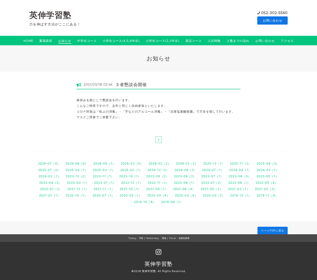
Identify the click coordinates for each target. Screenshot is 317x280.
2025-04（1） (77, 170)
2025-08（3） (268, 163)
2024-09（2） (185, 170)
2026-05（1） (104, 163)
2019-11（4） (267, 195)
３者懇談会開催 (131, 84)
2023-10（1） (130, 176)
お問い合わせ (272, 20)
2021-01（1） (49, 195)
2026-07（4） (49, 163)
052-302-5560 (274, 13)
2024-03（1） (268, 170)
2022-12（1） (132, 182)
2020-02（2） (214, 195)
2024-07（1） (213, 170)
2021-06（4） (184, 189)
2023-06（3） (240, 176)
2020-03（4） (186, 195)
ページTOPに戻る (272, 230)
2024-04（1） (240, 170)
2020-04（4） (158, 195)
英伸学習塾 (50, 15)
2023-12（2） (77, 176)
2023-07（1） (212, 176)
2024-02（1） (50, 176)
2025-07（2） (49, 170)
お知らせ (64, 40)
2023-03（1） (78, 182)
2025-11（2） (240, 163)
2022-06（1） (239, 182)
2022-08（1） (185, 182)
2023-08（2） (185, 176)
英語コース (193, 40)
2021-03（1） (239, 189)
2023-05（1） (267, 176)
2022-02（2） (51, 189)
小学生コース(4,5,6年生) (121, 40)
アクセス (287, 40)
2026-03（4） (132, 163)
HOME (28, 40)
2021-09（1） (157, 189)
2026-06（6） (77, 163)
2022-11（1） (158, 182)
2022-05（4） (267, 182)
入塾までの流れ (238, 40)
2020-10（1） (76, 195)
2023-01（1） (105, 182)
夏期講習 (45, 40)
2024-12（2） (158, 170)
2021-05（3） (212, 189)
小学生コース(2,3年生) (162, 40)
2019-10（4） (145, 202)
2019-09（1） (172, 202)
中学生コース (87, 40)
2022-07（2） (212, 182)
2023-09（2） (157, 176)
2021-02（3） (266, 189)
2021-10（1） (130, 189)
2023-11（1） (103, 176)
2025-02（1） (131, 170)
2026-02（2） (160, 163)
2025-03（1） (104, 170)
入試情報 (214, 40)
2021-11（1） (104, 189)
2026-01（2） (187, 163)
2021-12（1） (77, 189)
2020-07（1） (104, 195)
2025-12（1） (214, 163)
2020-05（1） (131, 195)
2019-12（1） (240, 195)
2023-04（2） (50, 182)
